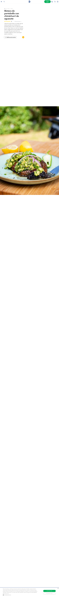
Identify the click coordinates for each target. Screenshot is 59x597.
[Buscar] (4, 1)
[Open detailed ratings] (21, 21)
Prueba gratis (47, 2)
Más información (6, 593)
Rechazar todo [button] (49, 593)
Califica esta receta (11, 37)
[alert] (29, 592)
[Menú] (1, 1)
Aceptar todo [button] (49, 590)
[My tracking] (52, 1)
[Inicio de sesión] (57, 1)
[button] (20, 595)
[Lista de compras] (55, 1)
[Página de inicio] (29, 2)
